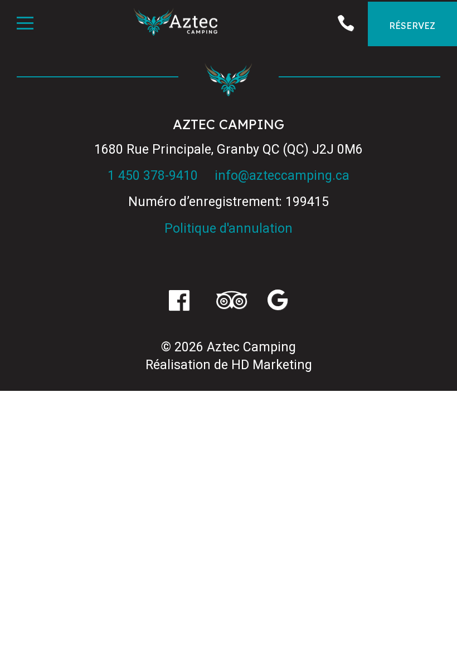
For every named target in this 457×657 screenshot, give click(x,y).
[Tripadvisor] (228, 301)
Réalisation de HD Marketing (228, 364)
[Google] (278, 301)
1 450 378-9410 (153, 175)
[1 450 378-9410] (345, 24)
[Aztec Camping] (175, 23)
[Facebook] (179, 301)
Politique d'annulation (228, 228)
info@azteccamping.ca (282, 175)
